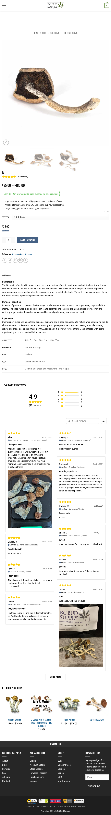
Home (36, 33)
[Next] (103, 92)
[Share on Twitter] (10, 260)
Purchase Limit (37, 777)
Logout (33, 781)
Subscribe (94, 786)
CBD (60, 777)
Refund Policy (32, 807)
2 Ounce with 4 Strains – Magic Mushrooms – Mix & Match (42, 722)
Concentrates (64, 765)
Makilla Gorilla (14, 719)
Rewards (6, 769)
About (5, 761)
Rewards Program (38, 773)
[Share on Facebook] (4, 260)
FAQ (4, 773)
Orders (33, 761)
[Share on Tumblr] (25, 260)
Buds (60, 761)
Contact (6, 781)
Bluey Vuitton (69, 719)
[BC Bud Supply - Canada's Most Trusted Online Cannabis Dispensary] (55, 5)
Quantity (5, 217)
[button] (4, 5)
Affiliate (6, 777)
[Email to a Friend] (15, 260)
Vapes (61, 773)
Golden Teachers (97, 719)
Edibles (61, 769)
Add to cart (27, 240)
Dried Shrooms (70, 33)
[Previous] (8, 92)
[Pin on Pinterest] (20, 260)
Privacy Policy (48, 807)
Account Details (37, 765)
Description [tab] (6, 275)
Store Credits (36, 769)
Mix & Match (64, 781)
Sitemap (82, 807)
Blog (4, 765)
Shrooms (54, 33)
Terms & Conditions (66, 807)
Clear (106, 212)
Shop (44, 33)
